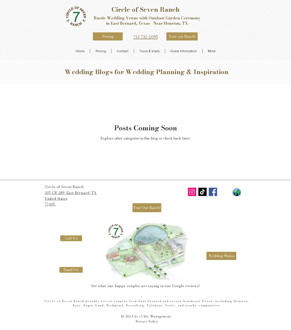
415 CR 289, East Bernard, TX (71, 192)
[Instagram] (192, 192)
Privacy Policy (147, 321)
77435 (50, 204)
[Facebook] (213, 192)
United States (56, 198)
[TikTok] (202, 192)
